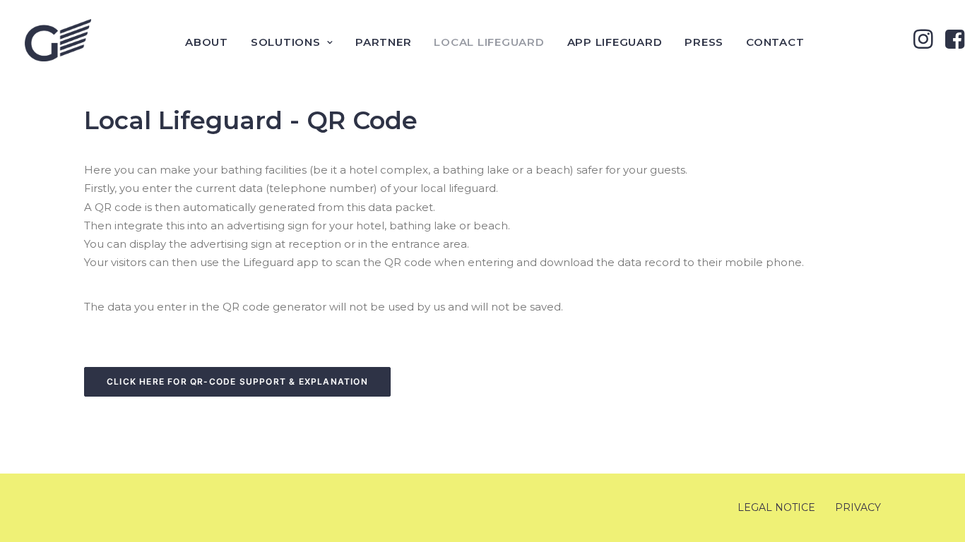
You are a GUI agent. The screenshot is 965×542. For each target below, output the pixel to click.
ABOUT (206, 42)
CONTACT (775, 42)
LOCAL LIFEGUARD (489, 42)
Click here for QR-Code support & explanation (237, 381)
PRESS (704, 42)
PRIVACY (858, 507)
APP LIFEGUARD (615, 42)
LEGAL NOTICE (776, 507)
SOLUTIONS (286, 42)
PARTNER (383, 42)
